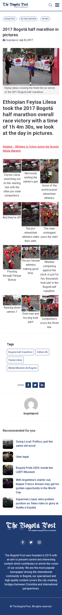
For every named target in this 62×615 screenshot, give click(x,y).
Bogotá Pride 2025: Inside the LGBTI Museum (34, 470)
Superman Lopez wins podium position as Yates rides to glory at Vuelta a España (37, 503)
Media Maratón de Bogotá (22, 368)
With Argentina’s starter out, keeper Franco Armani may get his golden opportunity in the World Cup (37, 486)
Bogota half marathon (20, 352)
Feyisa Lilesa (15, 360)
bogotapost (12, 40)
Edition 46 (42, 352)
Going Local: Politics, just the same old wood (34, 443)
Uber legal (22, 456)
